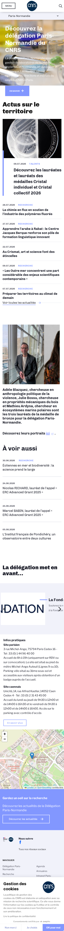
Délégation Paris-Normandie (12, 868)
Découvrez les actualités (23, 819)
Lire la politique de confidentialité (19, 916)
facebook (20, 842)
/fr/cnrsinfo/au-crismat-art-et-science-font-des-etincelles (32, 251)
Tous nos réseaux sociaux (32, 849)
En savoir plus (15, 722)
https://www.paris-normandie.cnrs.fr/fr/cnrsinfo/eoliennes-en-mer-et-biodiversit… (32, 465)
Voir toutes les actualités (19, 302)
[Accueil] (32, 6)
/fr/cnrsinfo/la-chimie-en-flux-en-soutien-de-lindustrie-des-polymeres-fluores (32, 211)
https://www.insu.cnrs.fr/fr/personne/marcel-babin (32, 510)
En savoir (15, 91)
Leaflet (30, 787)
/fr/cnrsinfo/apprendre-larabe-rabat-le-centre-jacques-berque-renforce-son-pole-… (32, 230)
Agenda (40, 866)
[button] (32, 755)
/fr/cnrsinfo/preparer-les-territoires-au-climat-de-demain (32, 293)
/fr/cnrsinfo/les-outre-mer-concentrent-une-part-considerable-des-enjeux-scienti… (32, 272)
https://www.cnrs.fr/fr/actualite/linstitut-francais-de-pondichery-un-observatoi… (32, 534)
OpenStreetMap (44, 787)
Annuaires (41, 871)
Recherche (8, 874)
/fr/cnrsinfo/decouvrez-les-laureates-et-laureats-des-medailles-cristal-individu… (32, 157)
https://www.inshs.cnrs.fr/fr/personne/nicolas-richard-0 (32, 488)
